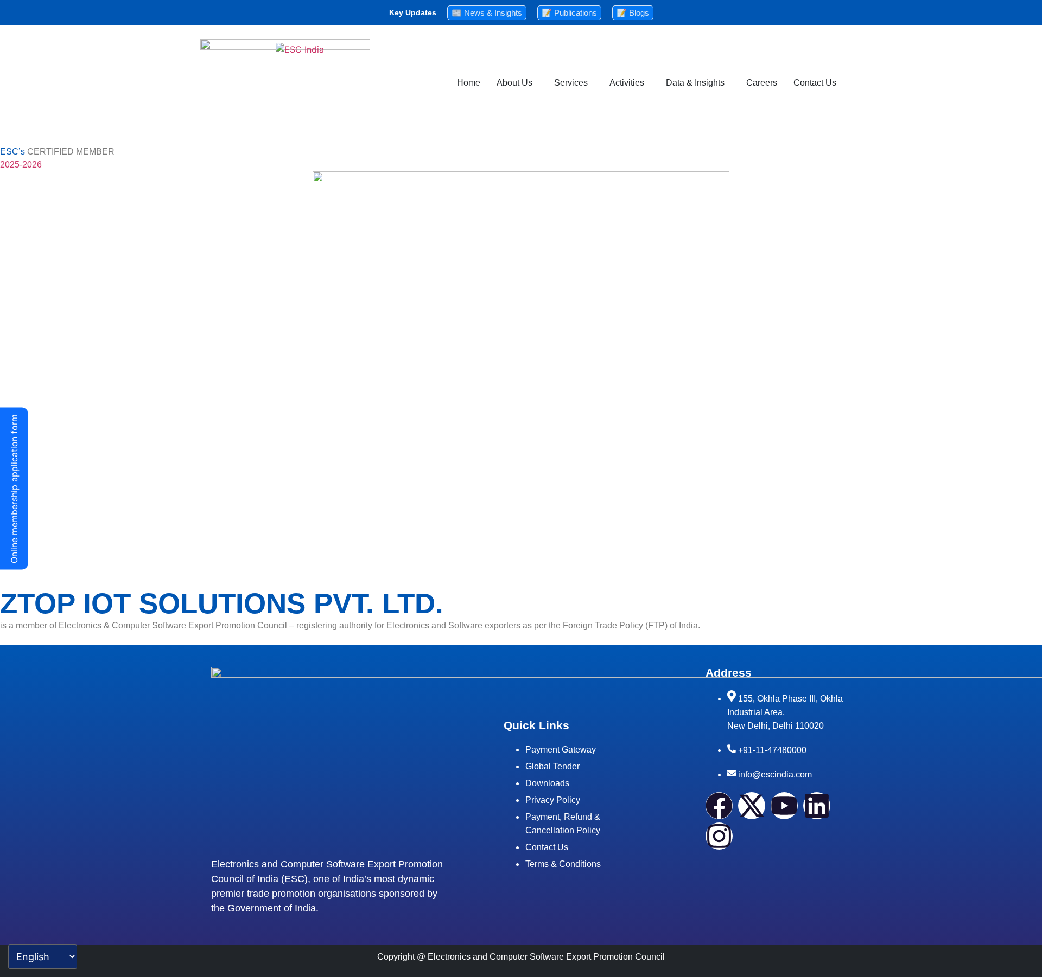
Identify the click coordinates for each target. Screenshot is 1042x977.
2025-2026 (21, 164)
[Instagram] (719, 836)
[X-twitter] (751, 805)
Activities (626, 82)
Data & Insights (695, 82)
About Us (514, 82)
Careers (761, 82)
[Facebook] (719, 805)
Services (571, 82)
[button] (517, 83)
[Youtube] (784, 805)
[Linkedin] (816, 805)
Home (468, 82)
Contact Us (814, 82)
